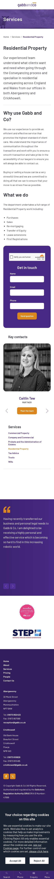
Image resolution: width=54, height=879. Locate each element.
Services (16, 36)
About (6, 665)
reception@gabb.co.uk (14, 722)
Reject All (39, 860)
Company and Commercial (21, 437)
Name (13, 273)
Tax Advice (13, 453)
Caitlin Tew (27, 398)
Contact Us (8, 680)
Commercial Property (18, 433)
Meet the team (27, 411)
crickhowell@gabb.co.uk (15, 764)
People (6, 676)
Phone (13, 300)
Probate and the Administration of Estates (24, 443)
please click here (38, 851)
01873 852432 (14, 714)
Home (6, 36)
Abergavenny (9, 691)
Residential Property (18, 448)
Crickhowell (9, 729)
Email (12, 287)
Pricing (6, 672)
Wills (10, 461)
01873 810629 (13, 757)
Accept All (15, 860)
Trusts (11, 457)
